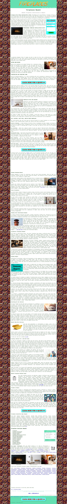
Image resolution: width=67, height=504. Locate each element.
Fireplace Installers (16, 496)
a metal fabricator (44, 451)
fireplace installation (48, 58)
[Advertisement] (33, 50)
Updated (22, 496)
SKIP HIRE (29, 452)
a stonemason (40, 449)
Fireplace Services (22, 469)
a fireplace (24, 425)
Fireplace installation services (31, 422)
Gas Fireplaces (29, 472)
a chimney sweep (29, 449)
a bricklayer (32, 451)
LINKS (45, 7)
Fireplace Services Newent (19, 428)
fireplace (13, 159)
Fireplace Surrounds (48, 472)
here (26, 426)
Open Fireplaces (30, 469)
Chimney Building (45, 474)
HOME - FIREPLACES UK (33, 493)
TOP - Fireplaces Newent (16, 489)
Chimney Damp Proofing (26, 474)
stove (35, 245)
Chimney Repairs (18, 474)
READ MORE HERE (20, 229)
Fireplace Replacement (46, 470)
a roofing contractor (39, 450)
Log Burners (17, 468)
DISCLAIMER (53, 7)
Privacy (55, 496)
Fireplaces (28, 471)
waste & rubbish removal (51, 452)
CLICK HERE (42, 187)
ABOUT (47, 7)
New (20, 496)
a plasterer (22, 451)
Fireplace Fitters (36, 473)
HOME (42, 7)
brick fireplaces (47, 383)
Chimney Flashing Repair (36, 474)
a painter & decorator (25, 450)
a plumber (39, 452)
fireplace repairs (35, 383)
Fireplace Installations (31, 470)
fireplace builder (52, 96)
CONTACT (50, 7)
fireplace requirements (31, 385)
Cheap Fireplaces (39, 469)
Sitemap (12, 496)
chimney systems (52, 258)
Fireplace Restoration (21, 473)
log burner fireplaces (31, 233)
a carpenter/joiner (18, 452)
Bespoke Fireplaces (37, 468)
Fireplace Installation (26, 468)
